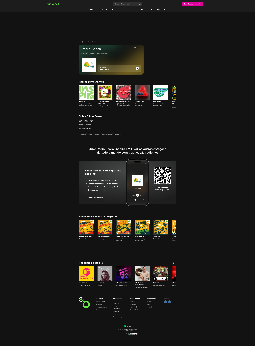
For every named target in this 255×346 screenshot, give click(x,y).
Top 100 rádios (92, 10)
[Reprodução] (137, 68)
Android (149, 307)
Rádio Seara (104, 69)
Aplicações (133, 304)
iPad (148, 304)
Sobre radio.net (100, 301)
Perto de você (132, 10)
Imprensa (99, 304)
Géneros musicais (146, 10)
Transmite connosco (99, 311)
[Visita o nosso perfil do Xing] (169, 302)
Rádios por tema (162, 10)
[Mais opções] (140, 48)
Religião (85, 53)
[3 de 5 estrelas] (85, 121)
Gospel (92, 53)
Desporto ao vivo (117, 10)
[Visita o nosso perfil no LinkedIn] (165, 302)
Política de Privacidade (116, 307)
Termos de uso (117, 303)
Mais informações (95, 197)
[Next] (173, 81)
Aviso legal (116, 311)
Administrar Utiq (118, 314)
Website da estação (85, 128)
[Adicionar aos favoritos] (134, 48)
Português (83, 134)
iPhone (149, 301)
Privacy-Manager (118, 317)
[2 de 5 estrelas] (82, 121)
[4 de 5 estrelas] (87, 121)
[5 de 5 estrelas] (89, 121)
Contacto (132, 301)
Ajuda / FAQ (133, 307)
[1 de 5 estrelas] (80, 121)
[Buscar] (140, 4)
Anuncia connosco (101, 307)
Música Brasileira (102, 53)
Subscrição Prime (135, 310)
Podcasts (104, 10)
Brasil (90, 134)
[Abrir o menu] (207, 4)
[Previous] (168, 81)
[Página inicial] (82, 42)
